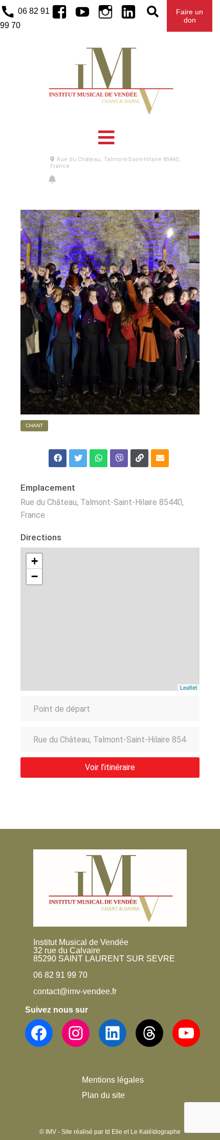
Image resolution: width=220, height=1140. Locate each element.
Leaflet (188, 687)
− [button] (34, 576)
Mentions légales (113, 1080)
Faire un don (189, 16)
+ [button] (34, 561)
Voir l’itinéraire (110, 767)
